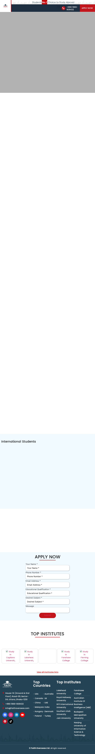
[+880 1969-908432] (63, 8)
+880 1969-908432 (72, 8)
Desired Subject (34, 598)
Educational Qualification (38, 589)
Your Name (32, 564)
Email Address (33, 581)
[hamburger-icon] (59, 7)
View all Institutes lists (47, 672)
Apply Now (87, 8)
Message (30, 606)
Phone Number (33, 572)
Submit (47, 615)
